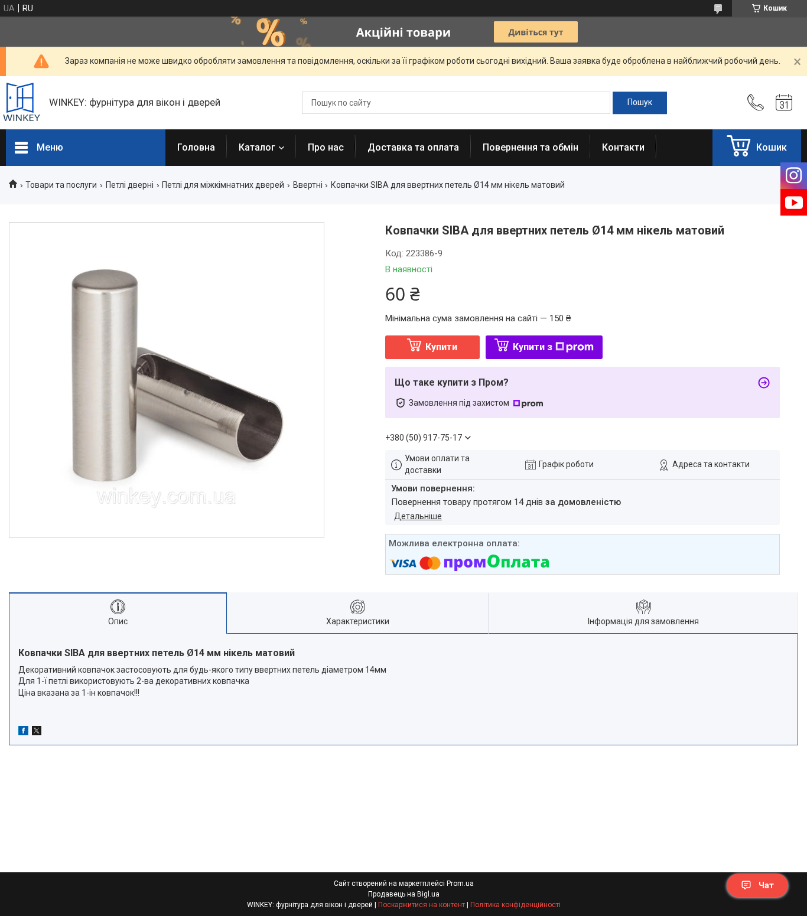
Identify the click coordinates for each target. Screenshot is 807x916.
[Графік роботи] (784, 103)
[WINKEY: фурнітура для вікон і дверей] (21, 103)
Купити (441, 347)
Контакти (623, 147)
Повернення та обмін (530, 147)
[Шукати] (640, 103)
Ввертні (308, 185)
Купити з (532, 347)
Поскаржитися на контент (421, 905)
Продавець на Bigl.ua (404, 894)
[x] (36, 732)
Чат (766, 885)
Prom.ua (460, 883)
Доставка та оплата (413, 147)
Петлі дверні (130, 185)
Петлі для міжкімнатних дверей (223, 185)
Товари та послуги (61, 185)
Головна (196, 147)
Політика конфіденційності (515, 905)
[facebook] (23, 732)
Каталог (257, 147)
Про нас (326, 147)
